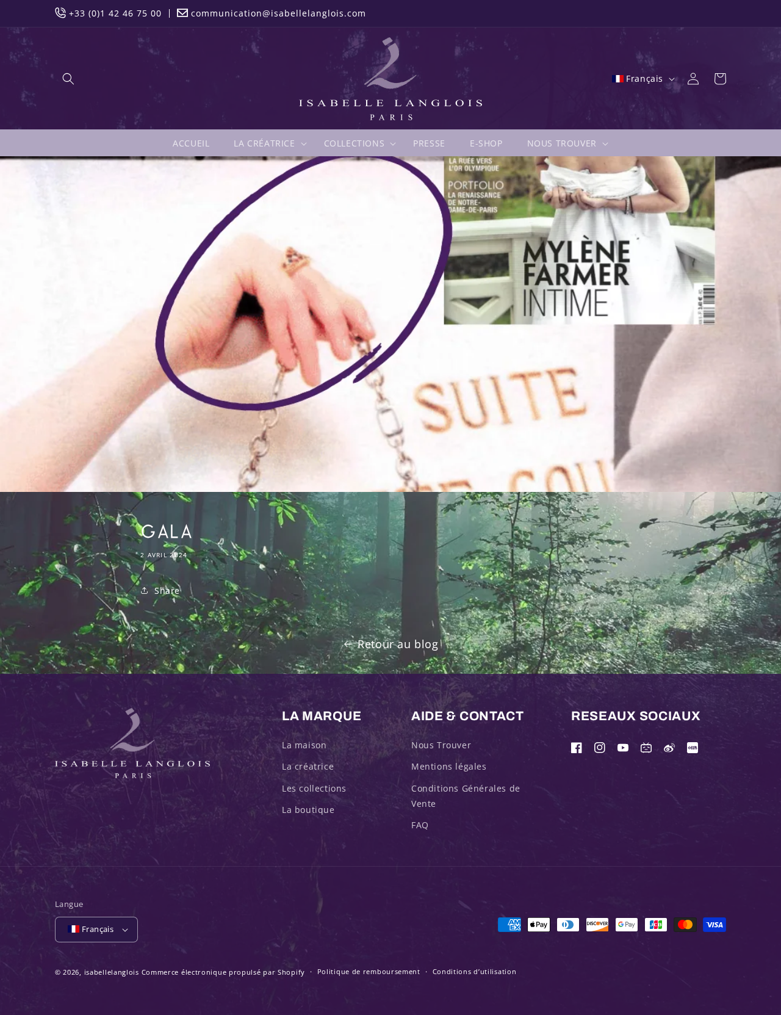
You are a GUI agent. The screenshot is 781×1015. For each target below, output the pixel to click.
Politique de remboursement (368, 971)
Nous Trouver (441, 745)
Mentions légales (449, 766)
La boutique (308, 809)
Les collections (314, 788)
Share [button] (167, 590)
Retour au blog (398, 644)
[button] (68, 78)
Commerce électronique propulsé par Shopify (223, 972)
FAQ (420, 825)
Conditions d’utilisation (475, 971)
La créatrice (308, 766)
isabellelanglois (111, 972)
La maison (304, 745)
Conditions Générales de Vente (465, 795)
